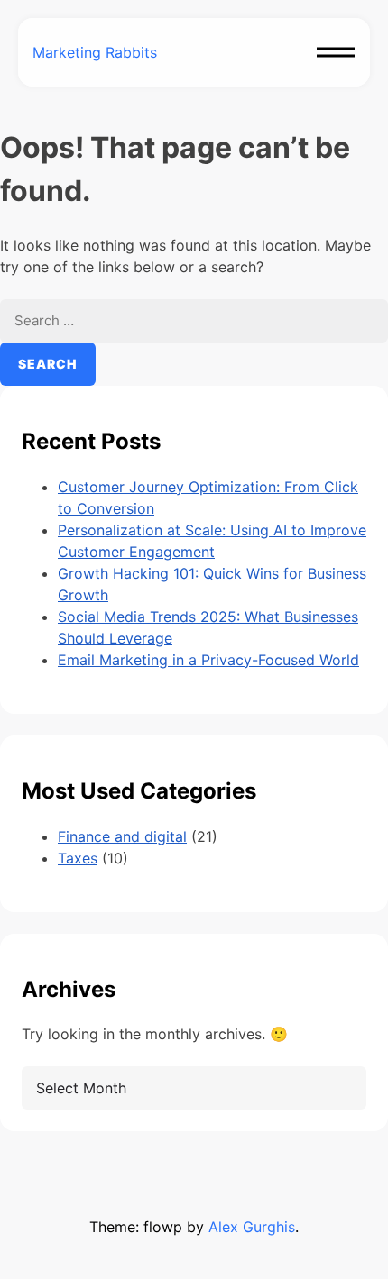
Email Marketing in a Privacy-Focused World (208, 660)
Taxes (77, 858)
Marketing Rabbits (94, 52)
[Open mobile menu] (336, 52)
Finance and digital (122, 836)
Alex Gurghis (251, 1227)
